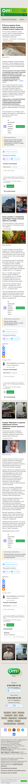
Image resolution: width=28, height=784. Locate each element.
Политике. (8, 782)
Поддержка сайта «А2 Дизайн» (9, 772)
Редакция (17, 721)
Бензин (22, 19)
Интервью (10, 721)
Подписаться (20, 126)
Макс (7, 159)
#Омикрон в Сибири (8, 41)
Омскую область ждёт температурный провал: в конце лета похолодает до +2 (13, 322)
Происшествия (22, 718)
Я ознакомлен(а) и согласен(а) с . (12, 181)
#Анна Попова (13, 39)
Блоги (15, 715)
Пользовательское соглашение (9, 768)
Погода (21, 715)
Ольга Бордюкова (11, 363)
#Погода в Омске (7, 229)
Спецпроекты (8, 715)
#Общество (5, 39)
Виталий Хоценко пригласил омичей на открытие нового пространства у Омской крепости (15, 555)
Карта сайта (21, 723)
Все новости (7, 712)
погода (15, 273)
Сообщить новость (11, 152)
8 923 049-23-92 (14, 685)
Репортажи (21, 712)
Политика (4, 718)
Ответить (21, 636)
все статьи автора (10, 367)
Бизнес (14, 712)
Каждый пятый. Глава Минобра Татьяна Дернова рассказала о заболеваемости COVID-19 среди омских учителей (13, 142)
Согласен (23, 781)
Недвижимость (13, 718)
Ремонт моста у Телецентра (9, 19)
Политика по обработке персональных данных (13, 770)
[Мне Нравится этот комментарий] (14, 637)
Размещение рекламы (10, 723)
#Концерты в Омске (7, 438)
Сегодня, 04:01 (7, 636)
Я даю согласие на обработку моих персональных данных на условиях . (14, 178)
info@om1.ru (16, 687)
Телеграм (16, 159)
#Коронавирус (21, 39)
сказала (21, 80)
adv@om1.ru (17, 700)
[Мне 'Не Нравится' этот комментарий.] (17, 637)
